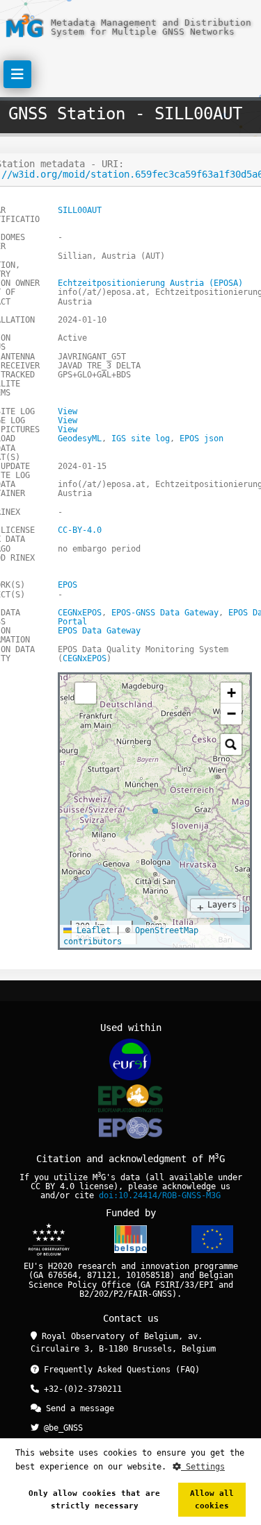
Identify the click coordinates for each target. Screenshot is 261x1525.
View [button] (67, 411)
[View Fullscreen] (85, 693)
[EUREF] (130, 1059)
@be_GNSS (61, 1428)
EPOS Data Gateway (99, 631)
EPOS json (201, 438)
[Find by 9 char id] (231, 744)
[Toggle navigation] (17, 74)
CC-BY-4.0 (80, 530)
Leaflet (91, 930)
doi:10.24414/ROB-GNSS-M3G (160, 1195)
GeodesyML (80, 438)
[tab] (70, 688)
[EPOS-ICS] (130, 1129)
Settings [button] (203, 1467)
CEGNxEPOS (80, 612)
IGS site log (140, 438)
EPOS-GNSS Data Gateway (165, 612)
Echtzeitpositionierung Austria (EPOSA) (150, 283)
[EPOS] (130, 1097)
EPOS (67, 585)
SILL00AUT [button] (80, 210)
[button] (231, 693)
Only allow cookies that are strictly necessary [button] (94, 1499)
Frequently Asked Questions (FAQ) (119, 1369)
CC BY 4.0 (52, 1186)
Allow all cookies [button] (212, 1499)
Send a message (77, 1408)
